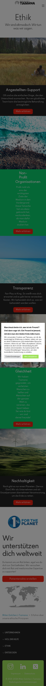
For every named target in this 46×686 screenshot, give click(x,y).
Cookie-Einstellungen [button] (13, 356)
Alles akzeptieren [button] (30, 356)
